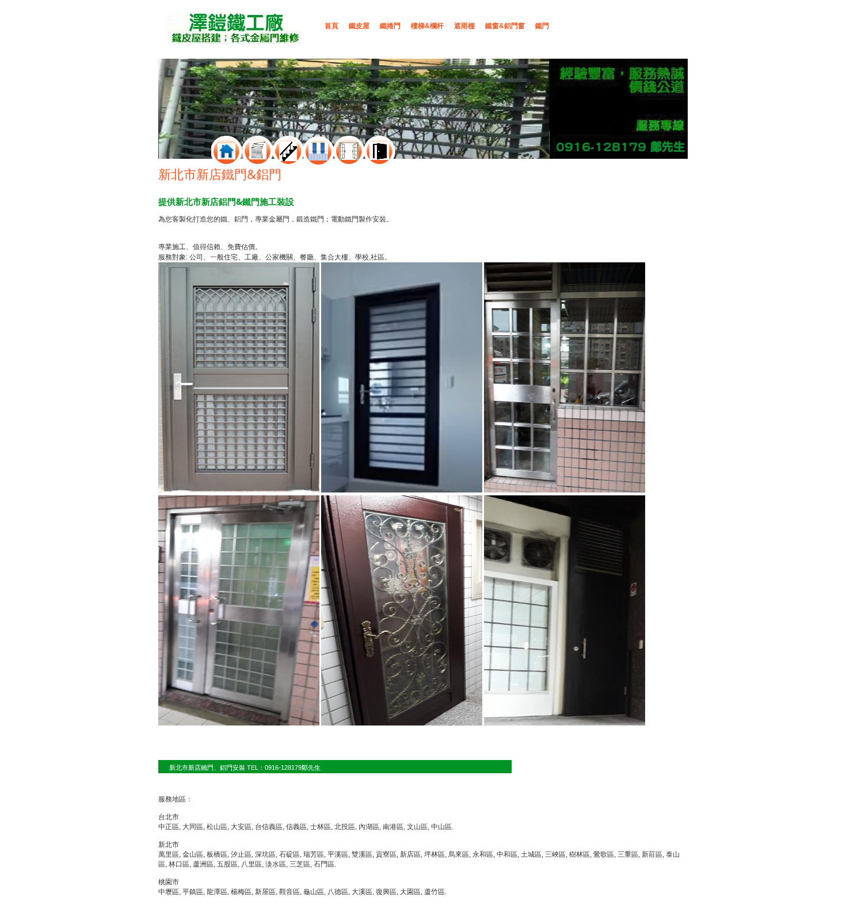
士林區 (320, 827)
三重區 (628, 854)
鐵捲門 (390, 26)
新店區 (410, 854)
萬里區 (168, 854)
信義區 (296, 827)
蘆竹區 (434, 892)
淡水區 (275, 864)
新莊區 (652, 854)
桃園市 (168, 882)
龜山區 (313, 892)
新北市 (168, 845)
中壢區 (168, 892)
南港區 (393, 827)
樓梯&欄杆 (427, 26)
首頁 (331, 26)
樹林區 (579, 854)
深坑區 (265, 854)
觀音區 (289, 892)
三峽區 (555, 854)
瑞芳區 (313, 854)
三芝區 (299, 864)
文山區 (417, 827)
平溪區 (337, 854)
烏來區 (458, 854)
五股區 (227, 864)
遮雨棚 (464, 26)
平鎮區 (192, 892)
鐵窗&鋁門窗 (505, 26)
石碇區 (289, 854)
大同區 (192, 827)
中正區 (168, 827)
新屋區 (265, 892)
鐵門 (542, 26)
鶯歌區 (603, 854)
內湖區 (369, 827)
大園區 (410, 892)
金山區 (192, 854)
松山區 (217, 827)
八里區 (251, 864)
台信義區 (269, 827)
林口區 (179, 864)
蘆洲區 (203, 864)
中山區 (441, 827)
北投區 (344, 827)
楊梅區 (241, 892)
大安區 (241, 827)
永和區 (482, 854)
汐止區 (241, 854)
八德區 (337, 892)
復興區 (386, 892)
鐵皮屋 (359, 26)
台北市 (168, 817)
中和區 (507, 854)
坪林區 (434, 854)
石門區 (324, 864)
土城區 (531, 854)
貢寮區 (386, 854)
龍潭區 (217, 892)
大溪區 (362, 892)
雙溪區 (362, 854)
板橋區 (217, 854)
